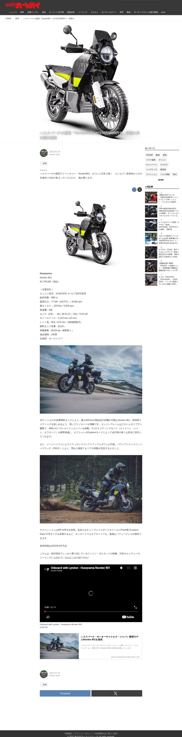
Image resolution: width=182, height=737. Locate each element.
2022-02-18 (54, 152)
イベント (162, 160)
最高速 (163, 169)
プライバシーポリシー (83, 733)
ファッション (151, 174)
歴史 (165, 155)
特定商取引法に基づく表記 (106, 733)
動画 (158, 155)
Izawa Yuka (54, 154)
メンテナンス (151, 169)
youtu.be (44, 627)
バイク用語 (165, 174)
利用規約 (68, 733)
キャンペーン (151, 165)
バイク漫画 (150, 160)
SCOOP (149, 155)
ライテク (164, 165)
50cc (175, 174)
